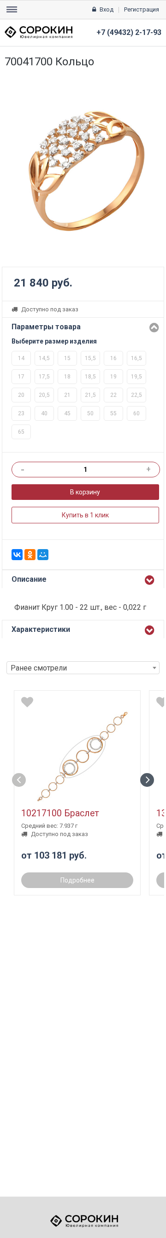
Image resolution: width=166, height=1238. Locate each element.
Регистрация (141, 9)
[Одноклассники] (30, 554)
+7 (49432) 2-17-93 (128, 32)
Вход (106, 9)
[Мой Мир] (42, 554)
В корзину (85, 492)
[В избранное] (27, 702)
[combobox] (83, 667)
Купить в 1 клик (85, 515)
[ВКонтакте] (17, 554)
